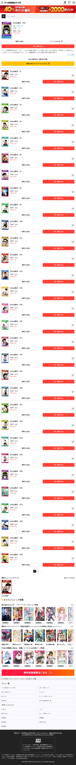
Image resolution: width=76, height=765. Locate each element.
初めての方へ (4, 713)
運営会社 (16, 733)
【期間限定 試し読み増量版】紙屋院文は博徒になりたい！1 (51, 623)
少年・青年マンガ (44, 688)
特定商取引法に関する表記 (28, 733)
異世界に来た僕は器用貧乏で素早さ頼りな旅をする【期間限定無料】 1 (40, 644)
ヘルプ (41, 709)
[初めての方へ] (65, 3)
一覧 (71, 605)
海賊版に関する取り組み (55, 733)
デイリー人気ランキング (45, 696)
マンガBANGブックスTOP (8, 688)
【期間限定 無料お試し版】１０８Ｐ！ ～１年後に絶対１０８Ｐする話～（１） (28, 666)
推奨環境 (3, 726)
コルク (19, 28)
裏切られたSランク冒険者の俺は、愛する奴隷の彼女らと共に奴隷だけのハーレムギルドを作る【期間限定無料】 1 (17, 644)
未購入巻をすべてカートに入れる (36, 63)
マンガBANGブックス (7, 679)
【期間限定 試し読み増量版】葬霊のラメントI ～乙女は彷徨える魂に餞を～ (6, 623)
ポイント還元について (45, 713)
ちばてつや (20, 26)
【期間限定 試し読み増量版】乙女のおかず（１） (17, 666)
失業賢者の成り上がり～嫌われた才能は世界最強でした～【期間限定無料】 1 (28, 644)
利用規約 (3, 722)
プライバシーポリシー (42, 733)
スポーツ (16, 679)
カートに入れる (55, 41)
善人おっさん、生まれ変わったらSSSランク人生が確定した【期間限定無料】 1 (62, 644)
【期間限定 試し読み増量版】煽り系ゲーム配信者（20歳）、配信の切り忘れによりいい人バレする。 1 (62, 623)
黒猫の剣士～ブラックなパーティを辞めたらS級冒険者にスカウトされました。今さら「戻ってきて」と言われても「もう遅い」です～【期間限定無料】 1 (6, 644)
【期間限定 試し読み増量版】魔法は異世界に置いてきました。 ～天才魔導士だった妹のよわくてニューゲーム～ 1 (28, 623)
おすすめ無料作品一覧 (45, 700)
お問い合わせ (42, 722)
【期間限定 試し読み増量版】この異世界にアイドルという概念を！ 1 (40, 623)
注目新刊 (3, 700)
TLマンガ (41, 692)
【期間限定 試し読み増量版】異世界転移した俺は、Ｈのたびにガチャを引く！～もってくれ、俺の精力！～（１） (62, 666)
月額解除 (41, 717)
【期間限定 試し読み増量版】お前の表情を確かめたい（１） (51, 666)
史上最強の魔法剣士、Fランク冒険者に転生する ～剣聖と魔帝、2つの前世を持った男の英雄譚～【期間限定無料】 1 (51, 644)
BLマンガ (3, 696)
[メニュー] (2, 2)
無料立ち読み (19, 41)
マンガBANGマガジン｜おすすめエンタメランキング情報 (37, 734)
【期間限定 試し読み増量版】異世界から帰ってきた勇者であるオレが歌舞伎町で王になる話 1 (17, 623)
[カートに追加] (72, 75)
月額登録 (3, 717)
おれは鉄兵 (5, 596)
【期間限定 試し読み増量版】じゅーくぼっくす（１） (40, 666)
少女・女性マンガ (6, 692)
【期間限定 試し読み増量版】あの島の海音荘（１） (6, 666)
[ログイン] (69, 2)
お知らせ (3, 709)
